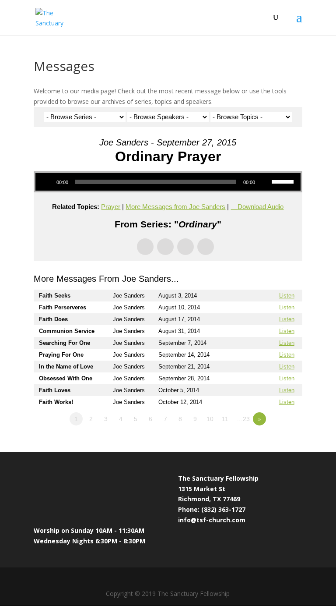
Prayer (110, 206)
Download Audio (261, 206)
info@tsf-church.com (211, 520)
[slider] (284, 181)
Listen (286, 295)
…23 (243, 418)
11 (225, 418)
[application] (168, 182)
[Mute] (264, 181)
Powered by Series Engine (270, 443)
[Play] (46, 181)
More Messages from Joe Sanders (175, 206)
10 (210, 418)
